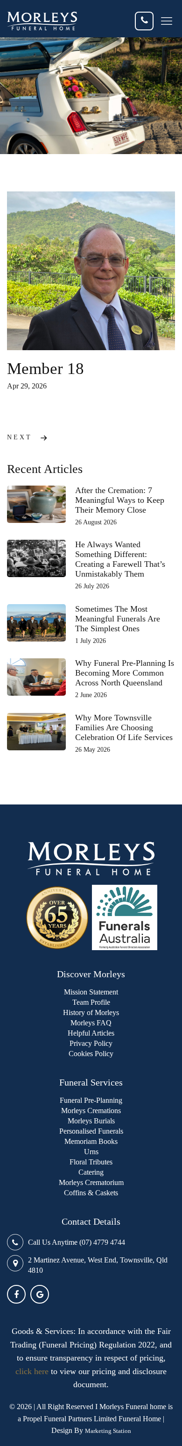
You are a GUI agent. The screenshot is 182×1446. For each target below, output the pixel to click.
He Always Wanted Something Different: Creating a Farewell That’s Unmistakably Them (120, 559)
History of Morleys (91, 1012)
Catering (91, 1172)
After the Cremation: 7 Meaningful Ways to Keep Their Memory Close (119, 500)
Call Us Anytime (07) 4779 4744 (76, 1242)
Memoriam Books (91, 1141)
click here (32, 1371)
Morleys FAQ (91, 1023)
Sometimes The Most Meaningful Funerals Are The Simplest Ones (117, 618)
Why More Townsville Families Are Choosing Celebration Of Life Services (124, 727)
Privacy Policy (91, 1043)
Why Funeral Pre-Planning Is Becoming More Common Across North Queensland (124, 672)
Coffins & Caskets (91, 1193)
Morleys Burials (91, 1121)
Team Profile (91, 1002)
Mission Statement (91, 992)
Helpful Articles (91, 1033)
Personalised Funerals (91, 1131)
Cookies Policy (91, 1054)
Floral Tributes (91, 1162)
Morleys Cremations (91, 1110)
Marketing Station (108, 1430)
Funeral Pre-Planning (91, 1100)
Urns (91, 1152)
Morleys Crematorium (91, 1182)
